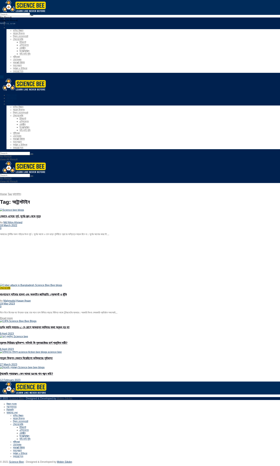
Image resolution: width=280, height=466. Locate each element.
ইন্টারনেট (22, 42)
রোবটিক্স (22, 48)
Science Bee (16, 398)
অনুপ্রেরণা (17, 65)
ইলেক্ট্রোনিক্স (24, 51)
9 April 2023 (7, 333)
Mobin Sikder (64, 398)
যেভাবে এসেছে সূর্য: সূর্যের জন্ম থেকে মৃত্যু (20, 216)
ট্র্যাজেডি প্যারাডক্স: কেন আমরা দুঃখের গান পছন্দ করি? (26, 373)
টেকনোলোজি (18, 39)
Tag (10, 194)
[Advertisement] (97, 261)
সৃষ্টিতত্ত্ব (16, 56)
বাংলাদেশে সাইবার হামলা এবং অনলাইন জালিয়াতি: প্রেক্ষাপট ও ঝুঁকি (33, 294)
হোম (2, 76)
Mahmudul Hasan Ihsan (17, 300)
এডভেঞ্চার (17, 59)
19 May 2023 (7, 303)
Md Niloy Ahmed (12, 222)
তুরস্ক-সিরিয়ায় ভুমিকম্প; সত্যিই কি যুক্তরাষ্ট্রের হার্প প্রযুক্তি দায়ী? (34, 342)
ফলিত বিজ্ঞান (18, 30)
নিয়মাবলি (10, 24)
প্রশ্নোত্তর (11, 21)
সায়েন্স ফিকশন (19, 33)
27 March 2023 (8, 364)
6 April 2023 (7, 349)
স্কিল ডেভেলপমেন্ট (20, 36)
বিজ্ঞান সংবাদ (11, 18)
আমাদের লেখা (12, 27)
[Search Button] (32, 15)
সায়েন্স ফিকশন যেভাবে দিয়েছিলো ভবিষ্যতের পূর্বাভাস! (26, 358)
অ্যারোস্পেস (18, 71)
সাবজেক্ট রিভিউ (19, 62)
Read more (6, 318)
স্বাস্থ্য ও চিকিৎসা (20, 68)
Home (3, 194)
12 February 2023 (10, 380)
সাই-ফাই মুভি (24, 53)
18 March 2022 (8, 225)
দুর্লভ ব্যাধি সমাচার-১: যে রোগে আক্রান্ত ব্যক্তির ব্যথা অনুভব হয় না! (35, 327)
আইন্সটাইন (16, 194)
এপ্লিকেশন (24, 45)
